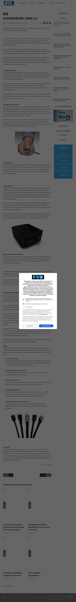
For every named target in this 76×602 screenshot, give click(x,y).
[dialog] (38, 301)
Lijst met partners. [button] (43, 314)
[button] (38, 307)
